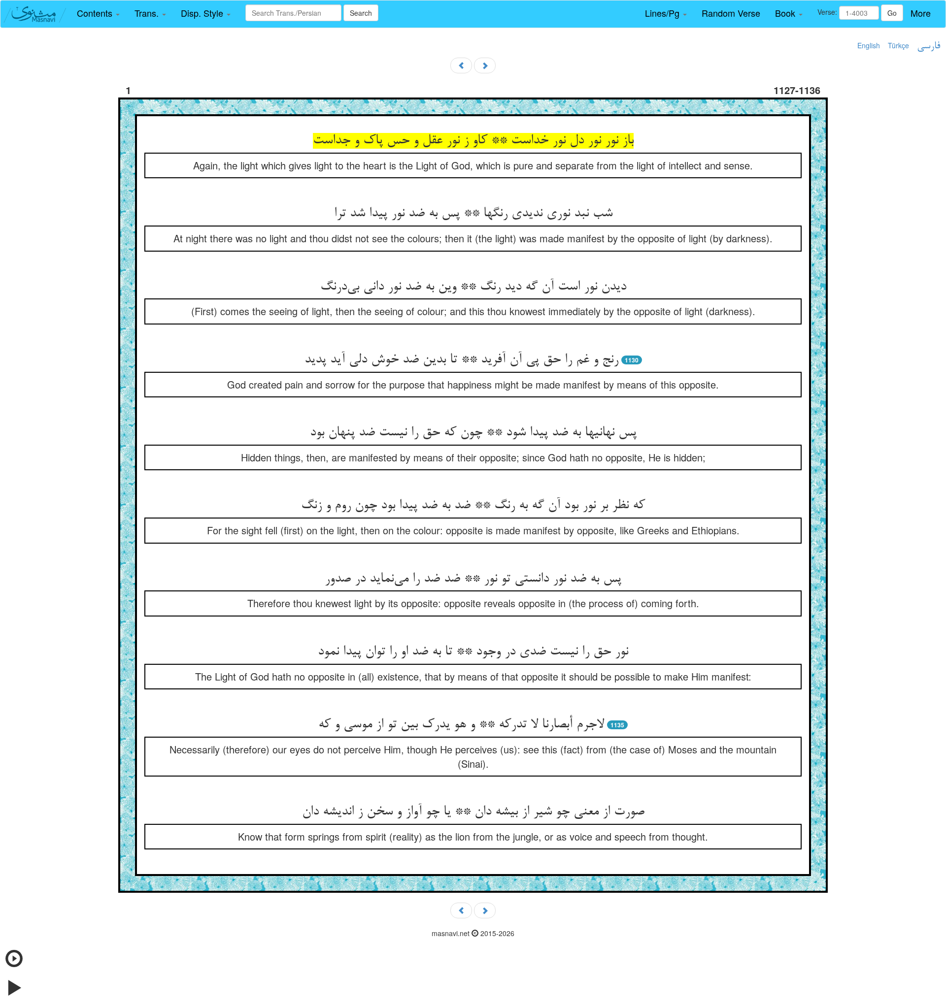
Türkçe (898, 45)
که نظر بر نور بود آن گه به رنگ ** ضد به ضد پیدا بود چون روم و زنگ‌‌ (473, 506)
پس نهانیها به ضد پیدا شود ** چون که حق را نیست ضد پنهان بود (473, 433)
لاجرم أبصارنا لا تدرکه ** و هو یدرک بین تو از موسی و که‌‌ (461, 725)
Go (892, 13)
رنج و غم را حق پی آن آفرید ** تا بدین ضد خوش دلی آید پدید (461, 360)
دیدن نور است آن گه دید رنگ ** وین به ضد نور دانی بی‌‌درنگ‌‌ (473, 287)
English (868, 45)
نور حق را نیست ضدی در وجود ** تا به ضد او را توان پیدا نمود (473, 652)
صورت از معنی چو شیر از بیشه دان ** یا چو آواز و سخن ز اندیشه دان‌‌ (473, 812)
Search (361, 13)
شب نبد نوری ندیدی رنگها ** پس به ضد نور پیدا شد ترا (473, 214)
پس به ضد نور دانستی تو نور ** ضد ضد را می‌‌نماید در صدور (473, 579)
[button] (98, 13)
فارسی (928, 46)
